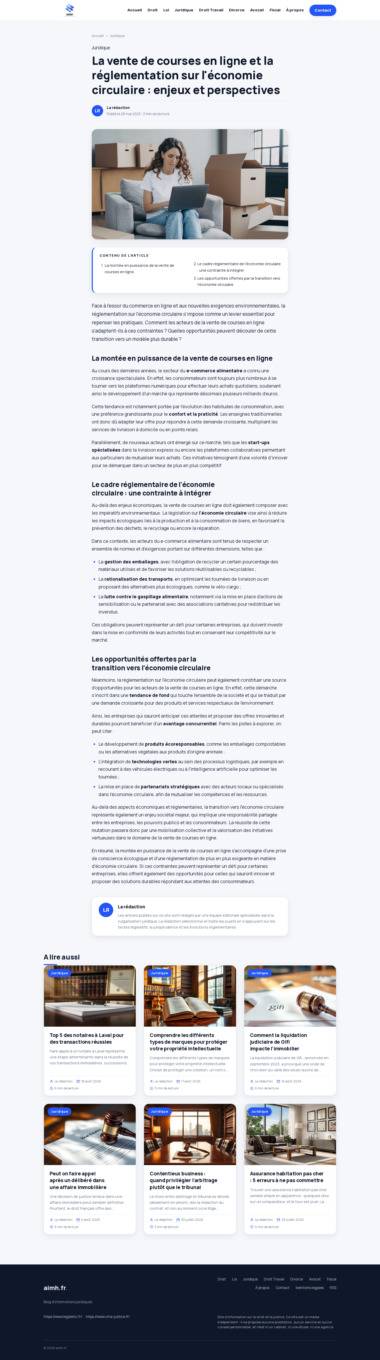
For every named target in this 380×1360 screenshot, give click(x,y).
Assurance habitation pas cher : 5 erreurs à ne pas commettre (287, 1177)
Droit (153, 10)
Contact (323, 10)
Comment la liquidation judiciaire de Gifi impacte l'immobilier (278, 1042)
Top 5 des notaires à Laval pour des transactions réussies (87, 1038)
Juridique (184, 10)
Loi (166, 10)
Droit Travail (211, 10)
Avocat (257, 10)
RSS (333, 1287)
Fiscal (275, 10)
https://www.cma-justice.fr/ (108, 1316)
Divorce (237, 10)
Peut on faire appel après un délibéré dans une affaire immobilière (78, 1180)
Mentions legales (310, 1287)
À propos (295, 10)
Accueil (134, 10)
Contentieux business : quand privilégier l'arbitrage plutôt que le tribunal (183, 1180)
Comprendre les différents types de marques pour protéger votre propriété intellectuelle (188, 1042)
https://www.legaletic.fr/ (63, 1316)
